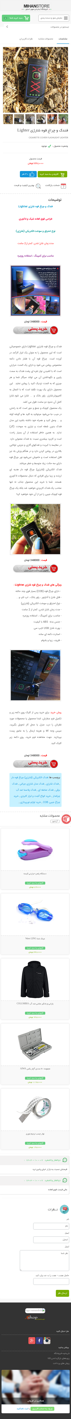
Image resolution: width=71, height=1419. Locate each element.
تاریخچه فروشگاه (62, 1353)
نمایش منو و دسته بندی (51, 18)
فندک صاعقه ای (45, 790)
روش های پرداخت (61, 1363)
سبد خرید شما (16, 18)
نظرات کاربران (26, 39)
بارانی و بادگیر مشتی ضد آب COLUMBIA (35, 1004)
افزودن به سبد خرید (49, 174)
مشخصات (63, 39)
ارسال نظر (62, 1293)
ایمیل (67, 1233)
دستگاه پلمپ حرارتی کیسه (35, 874)
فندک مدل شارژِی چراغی (31, 784)
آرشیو (55, 821)
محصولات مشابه (45, 39)
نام (68, 1219)
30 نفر (25, 174)
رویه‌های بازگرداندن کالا (59, 1358)
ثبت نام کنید (22, 1409)
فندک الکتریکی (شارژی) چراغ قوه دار (29, 777)
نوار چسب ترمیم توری (35, 1134)
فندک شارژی (52, 784)
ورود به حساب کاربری (42, 1409)
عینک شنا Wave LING (35, 939)
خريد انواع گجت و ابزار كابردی (35, 796)
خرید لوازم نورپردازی (30, 802)
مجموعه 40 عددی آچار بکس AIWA (35, 1069)
